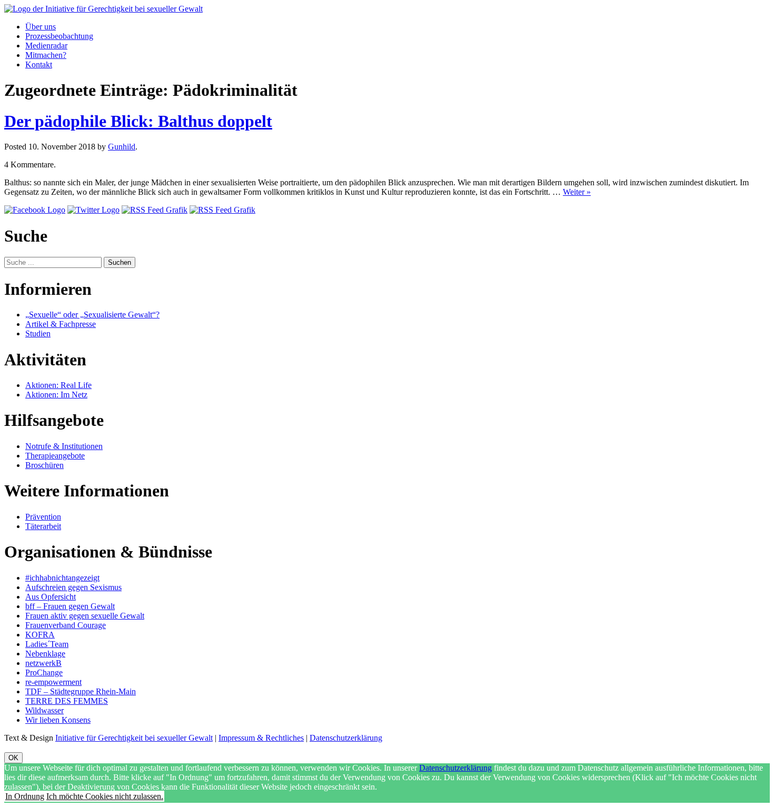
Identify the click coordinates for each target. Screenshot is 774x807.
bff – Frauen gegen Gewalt (70, 606)
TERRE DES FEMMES (66, 700)
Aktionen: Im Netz (56, 394)
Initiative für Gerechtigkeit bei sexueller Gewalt (134, 737)
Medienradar (46, 45)
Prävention (43, 516)
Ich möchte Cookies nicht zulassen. (104, 796)
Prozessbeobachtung (59, 36)
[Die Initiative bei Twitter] (93, 209)
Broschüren (44, 465)
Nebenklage (45, 653)
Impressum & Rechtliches (261, 737)
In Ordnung (24, 796)
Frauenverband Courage (65, 625)
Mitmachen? (45, 55)
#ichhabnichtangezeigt (62, 577)
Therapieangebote (55, 455)
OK (13, 758)
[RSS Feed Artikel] (154, 209)
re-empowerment (53, 682)
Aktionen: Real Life (58, 385)
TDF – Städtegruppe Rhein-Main (80, 691)
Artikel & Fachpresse (60, 324)
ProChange (44, 672)
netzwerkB (43, 663)
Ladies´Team (46, 644)
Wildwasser (44, 710)
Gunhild (121, 146)
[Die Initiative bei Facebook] (34, 209)
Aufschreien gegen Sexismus (73, 587)
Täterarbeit (43, 526)
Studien (38, 333)
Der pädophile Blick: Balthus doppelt (138, 121)
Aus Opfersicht (50, 596)
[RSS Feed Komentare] (222, 209)
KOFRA (40, 634)
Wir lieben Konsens (58, 719)
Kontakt (38, 64)
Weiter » (577, 191)
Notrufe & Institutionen (64, 446)
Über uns (40, 26)
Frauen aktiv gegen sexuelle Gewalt (84, 615)
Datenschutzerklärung (346, 737)
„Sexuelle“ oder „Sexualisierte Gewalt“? (92, 314)
